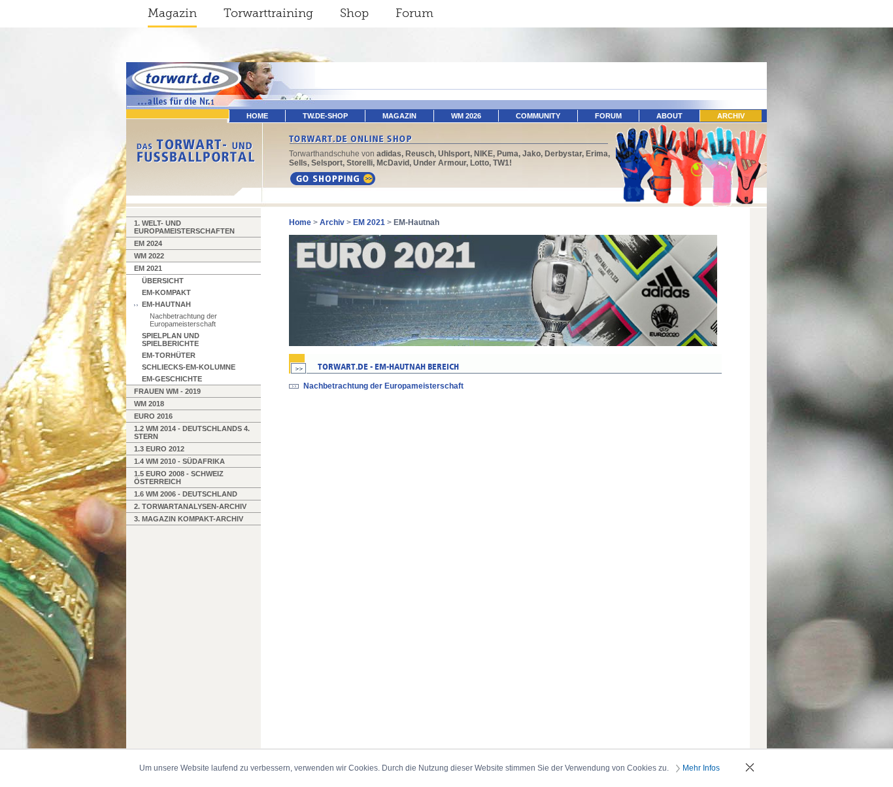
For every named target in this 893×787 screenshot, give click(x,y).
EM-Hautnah (166, 304)
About (669, 116)
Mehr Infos (701, 768)
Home (300, 222)
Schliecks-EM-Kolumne (188, 367)
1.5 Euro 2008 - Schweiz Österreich (179, 477)
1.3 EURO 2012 (159, 449)
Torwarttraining (268, 13)
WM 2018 (149, 404)
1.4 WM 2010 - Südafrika (179, 461)
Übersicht (163, 281)
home (257, 116)
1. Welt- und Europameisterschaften (184, 227)
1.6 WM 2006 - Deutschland (185, 494)
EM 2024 (148, 243)
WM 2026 (466, 116)
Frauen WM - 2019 (167, 391)
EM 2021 (148, 268)
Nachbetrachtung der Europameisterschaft (183, 320)
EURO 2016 (153, 416)
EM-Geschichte (172, 379)
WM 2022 (149, 256)
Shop (354, 13)
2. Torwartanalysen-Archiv (190, 506)
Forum (414, 13)
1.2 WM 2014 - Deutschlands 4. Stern (192, 432)
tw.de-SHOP (325, 116)
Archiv (731, 116)
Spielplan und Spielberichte (170, 339)
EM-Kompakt (166, 292)
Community (538, 116)
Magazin (172, 13)
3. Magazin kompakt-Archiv (188, 519)
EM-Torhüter (168, 355)
